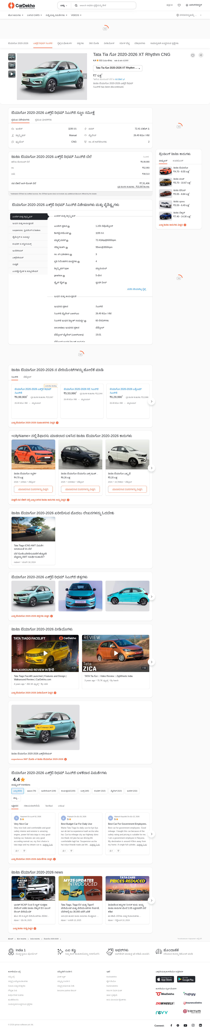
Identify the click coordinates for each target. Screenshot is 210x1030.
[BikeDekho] (165, 994)
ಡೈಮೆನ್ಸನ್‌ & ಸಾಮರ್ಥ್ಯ (21, 237)
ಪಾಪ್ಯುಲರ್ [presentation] (163, 160)
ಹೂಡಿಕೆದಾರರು (13, 1000)
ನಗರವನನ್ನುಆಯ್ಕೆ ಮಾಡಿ (189, 15)
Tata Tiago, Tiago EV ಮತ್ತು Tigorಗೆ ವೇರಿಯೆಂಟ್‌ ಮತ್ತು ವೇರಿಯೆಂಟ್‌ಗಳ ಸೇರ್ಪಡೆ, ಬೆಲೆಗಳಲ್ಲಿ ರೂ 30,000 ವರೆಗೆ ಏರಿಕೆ (80, 908)
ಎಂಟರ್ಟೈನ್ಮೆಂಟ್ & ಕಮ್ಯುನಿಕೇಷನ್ (25, 271)
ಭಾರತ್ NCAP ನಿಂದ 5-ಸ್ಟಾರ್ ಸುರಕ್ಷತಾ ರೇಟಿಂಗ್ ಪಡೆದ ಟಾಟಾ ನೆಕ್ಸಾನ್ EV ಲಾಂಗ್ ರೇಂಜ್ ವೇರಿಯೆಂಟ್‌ (32, 908)
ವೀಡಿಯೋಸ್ (109, 43)
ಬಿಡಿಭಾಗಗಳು (140, 43)
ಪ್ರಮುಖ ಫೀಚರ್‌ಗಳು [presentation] (43, 119)
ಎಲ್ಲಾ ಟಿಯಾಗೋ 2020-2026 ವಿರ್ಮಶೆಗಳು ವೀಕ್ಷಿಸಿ (31, 859)
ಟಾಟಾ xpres (179, 201)
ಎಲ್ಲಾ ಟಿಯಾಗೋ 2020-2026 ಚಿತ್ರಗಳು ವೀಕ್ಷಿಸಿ (30, 616)
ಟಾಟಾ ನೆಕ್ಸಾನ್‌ (179, 212)
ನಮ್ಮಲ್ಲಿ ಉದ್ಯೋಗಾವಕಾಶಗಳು (18, 981)
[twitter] (178, 1026)
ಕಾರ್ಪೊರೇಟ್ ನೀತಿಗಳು (16, 995)
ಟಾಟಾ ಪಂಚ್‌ (178, 179)
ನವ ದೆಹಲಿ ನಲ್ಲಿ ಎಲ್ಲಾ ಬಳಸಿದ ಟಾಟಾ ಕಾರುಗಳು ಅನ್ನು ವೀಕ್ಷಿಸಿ (41, 500)
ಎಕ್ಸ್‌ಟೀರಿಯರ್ (17, 257)
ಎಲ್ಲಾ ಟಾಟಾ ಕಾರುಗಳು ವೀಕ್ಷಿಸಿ (171, 225)
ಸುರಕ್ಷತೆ (15, 264)
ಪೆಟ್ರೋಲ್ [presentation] (27, 377)
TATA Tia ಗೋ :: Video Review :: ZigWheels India (109, 676)
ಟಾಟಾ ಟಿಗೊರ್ (179, 190)
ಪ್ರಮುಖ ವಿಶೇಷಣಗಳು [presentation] (20, 119)
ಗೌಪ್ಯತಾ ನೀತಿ (12, 990)
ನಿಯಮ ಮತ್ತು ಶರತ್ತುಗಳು (16, 986)
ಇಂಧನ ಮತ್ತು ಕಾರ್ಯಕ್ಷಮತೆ (22, 223)
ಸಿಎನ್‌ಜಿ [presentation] (14, 377)
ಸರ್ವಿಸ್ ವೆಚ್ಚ (124, 43)
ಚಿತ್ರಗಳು (80, 43)
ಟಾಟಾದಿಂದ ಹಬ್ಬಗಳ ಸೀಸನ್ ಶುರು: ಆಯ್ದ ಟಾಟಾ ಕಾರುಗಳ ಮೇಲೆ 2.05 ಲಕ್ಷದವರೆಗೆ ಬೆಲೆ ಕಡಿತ (127, 908)
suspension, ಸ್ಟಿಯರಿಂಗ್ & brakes (26, 230)
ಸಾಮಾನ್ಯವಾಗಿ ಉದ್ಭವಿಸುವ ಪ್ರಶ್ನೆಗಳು (164, 43)
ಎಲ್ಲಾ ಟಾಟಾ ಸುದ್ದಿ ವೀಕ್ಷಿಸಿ (23, 928)
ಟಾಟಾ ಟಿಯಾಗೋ (180, 168)
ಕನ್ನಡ (168, 5)
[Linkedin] (200, 1026)
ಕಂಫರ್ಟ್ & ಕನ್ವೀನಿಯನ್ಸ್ (21, 244)
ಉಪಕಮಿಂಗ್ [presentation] (178, 160)
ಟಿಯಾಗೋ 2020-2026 (18, 43)
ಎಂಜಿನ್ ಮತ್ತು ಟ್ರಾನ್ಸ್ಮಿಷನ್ (22, 216)
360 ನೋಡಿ (94, 43)
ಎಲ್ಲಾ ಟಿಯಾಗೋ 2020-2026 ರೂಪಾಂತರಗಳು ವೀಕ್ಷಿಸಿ (33, 422)
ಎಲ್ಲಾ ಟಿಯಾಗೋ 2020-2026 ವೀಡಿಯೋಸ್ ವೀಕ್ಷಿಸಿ (32, 692)
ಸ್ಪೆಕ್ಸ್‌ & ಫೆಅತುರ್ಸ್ (64, 43)
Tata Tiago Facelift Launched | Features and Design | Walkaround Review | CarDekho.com (40, 678)
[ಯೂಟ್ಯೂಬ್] (185, 1026)
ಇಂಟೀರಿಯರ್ (17, 251)
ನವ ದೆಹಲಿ (118, 79)
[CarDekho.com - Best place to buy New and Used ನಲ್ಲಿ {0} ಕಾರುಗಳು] (21, 5)
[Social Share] (201, 55)
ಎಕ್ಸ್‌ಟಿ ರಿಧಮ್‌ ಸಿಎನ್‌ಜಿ (42, 43)
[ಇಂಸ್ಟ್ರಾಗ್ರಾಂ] (193, 1026)
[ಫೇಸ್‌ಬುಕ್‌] (171, 1026)
